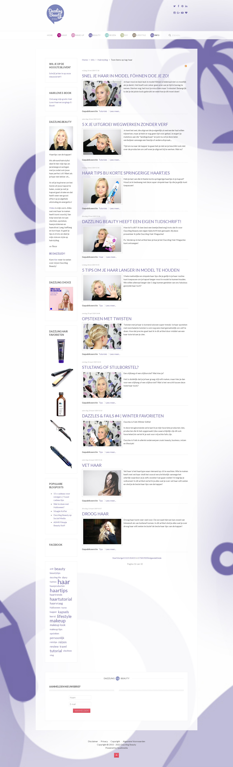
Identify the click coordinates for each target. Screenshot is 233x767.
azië (51, 569)
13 (129, 558)
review (54, 646)
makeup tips (56, 629)
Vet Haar (92, 465)
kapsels (63, 612)
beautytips (55, 573)
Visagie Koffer (60, 511)
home (64, 607)
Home (50, 35)
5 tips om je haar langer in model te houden (130, 270)
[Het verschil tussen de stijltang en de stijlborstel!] (102, 384)
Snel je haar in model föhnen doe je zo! (125, 75)
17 (139, 558)
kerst (53, 616)
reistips (53, 642)
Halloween (55, 607)
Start (114, 558)
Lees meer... (115, 111)
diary (64, 577)
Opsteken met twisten (106, 318)
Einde (158, 558)
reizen (62, 642)
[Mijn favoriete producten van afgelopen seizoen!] (102, 433)
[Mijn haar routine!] (102, 93)
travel (63, 646)
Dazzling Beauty (128, 744)
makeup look (57, 625)
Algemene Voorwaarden (134, 741)
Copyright (115, 741)
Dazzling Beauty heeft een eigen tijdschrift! (131, 221)
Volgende (152, 558)
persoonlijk (57, 638)
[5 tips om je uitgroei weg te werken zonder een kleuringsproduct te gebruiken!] (102, 141)
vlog (52, 655)
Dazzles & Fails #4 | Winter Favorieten (123, 415)
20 (146, 558)
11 (124, 558)
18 (141, 558)
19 (144, 558)
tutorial (56, 651)
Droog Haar (95, 513)
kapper (53, 611)
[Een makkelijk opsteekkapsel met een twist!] (102, 336)
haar (64, 582)
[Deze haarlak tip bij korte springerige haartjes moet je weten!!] (102, 190)
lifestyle (64, 616)
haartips (59, 590)
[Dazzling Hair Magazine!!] (102, 239)
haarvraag (56, 603)
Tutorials (103, 111)
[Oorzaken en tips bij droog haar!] (102, 531)
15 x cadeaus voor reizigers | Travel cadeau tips (62, 496)
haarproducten (57, 586)
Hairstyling (102, 59)
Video (52, 208)
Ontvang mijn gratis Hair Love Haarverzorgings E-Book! (60, 102)
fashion (53, 582)
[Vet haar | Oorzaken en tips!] (102, 482)
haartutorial (61, 599)
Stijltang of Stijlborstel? (110, 367)
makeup (58, 620)
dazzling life (55, 577)
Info (93, 59)
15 (134, 558)
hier (56, 259)
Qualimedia (122, 747)
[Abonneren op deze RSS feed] (186, 66)
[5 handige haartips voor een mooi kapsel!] (102, 287)
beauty (59, 569)
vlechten (67, 650)
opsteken (54, 633)
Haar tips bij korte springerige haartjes (126, 172)
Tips (101, 305)
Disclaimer (93, 741)
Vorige (120, 558)
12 (127, 558)
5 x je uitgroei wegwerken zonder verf (125, 124)
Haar (101, 257)
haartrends (56, 594)
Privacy (104, 741)
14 (132, 558)
